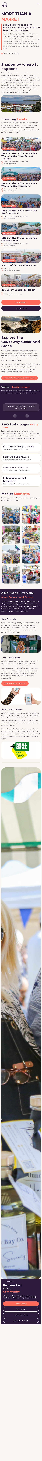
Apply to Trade (21, 308)
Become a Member (21, 1320)
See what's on (10, 53)
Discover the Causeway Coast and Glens (19, 378)
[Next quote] (27, 416)
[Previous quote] (14, 416)
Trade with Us (21, 1309)
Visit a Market (21, 1304)
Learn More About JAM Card (15, 683)
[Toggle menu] (38, 4)
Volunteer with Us (21, 1315)
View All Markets (21, 302)
